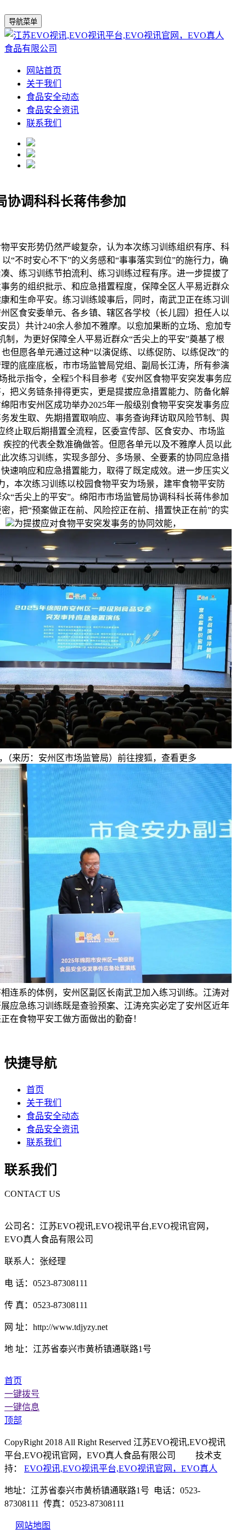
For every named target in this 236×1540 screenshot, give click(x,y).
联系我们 (43, 123)
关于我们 (43, 83)
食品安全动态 (52, 96)
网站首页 (43, 70)
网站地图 (32, 1525)
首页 (35, 1089)
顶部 (13, 1420)
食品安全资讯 (52, 110)
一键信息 (22, 1407)
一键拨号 (22, 1394)
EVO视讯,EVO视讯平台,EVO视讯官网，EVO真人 (120, 1468)
